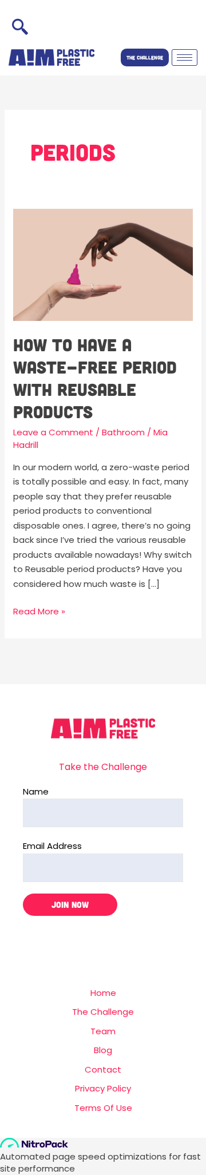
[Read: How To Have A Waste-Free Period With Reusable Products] (103, 264)
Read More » (39, 610)
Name (36, 791)
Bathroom (123, 432)
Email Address (52, 846)
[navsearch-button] (20, 28)
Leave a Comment (53, 432)
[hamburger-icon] (184, 57)
